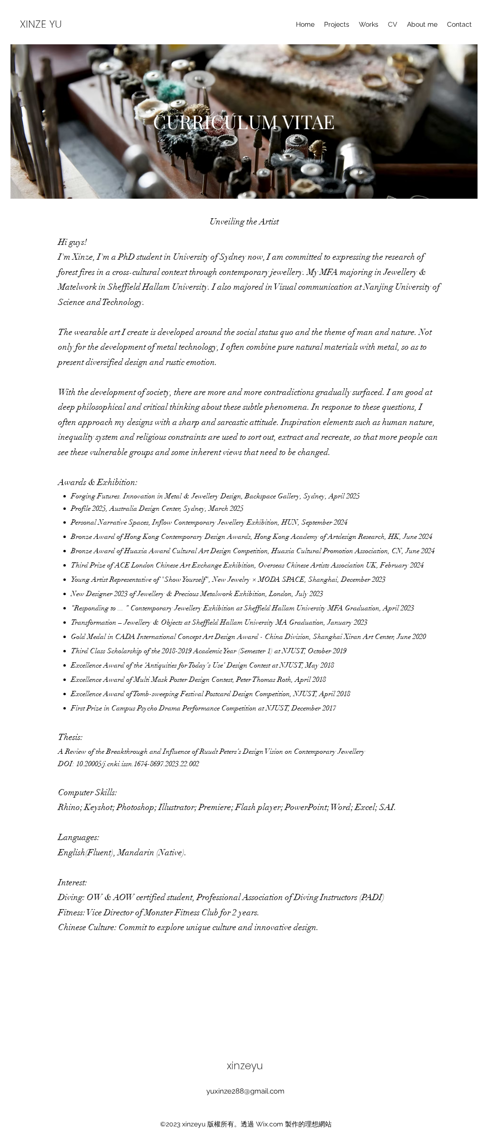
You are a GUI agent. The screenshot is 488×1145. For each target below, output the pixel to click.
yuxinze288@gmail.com (245, 1091)
